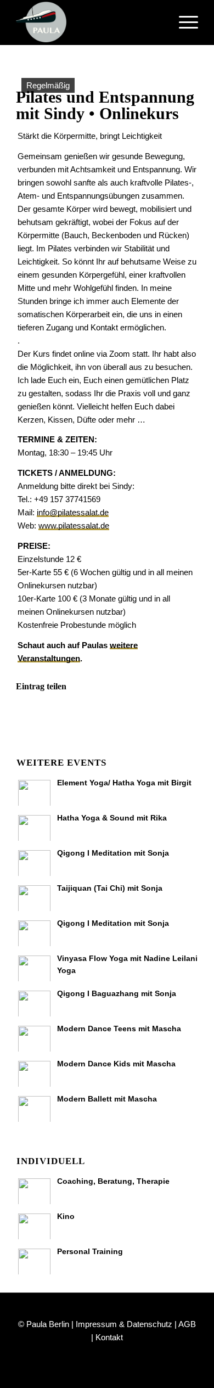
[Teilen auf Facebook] (38, 718)
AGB (187, 1324)
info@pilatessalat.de (73, 512)
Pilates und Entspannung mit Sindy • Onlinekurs (105, 105)
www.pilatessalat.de (73, 525)
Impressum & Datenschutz (124, 1324)
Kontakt (109, 1337)
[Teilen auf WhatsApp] (130, 718)
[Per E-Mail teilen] (175, 718)
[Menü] (183, 22)
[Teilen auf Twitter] (85, 718)
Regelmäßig (48, 85)
